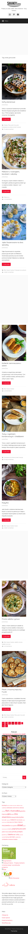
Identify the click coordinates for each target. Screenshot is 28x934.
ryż (6, 834)
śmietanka (5, 839)
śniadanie (10, 839)
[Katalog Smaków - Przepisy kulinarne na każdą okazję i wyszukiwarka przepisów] (14, 867)
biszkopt (4, 805)
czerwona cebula (18, 807)
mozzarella (6, 825)
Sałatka (10, 834)
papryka (15, 829)
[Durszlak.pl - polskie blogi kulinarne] (6, 861)
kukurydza (19, 817)
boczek (14, 805)
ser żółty (16, 834)
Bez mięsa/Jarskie (9, 270)
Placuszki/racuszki (13, 125)
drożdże (3, 811)
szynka (3, 837)
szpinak (21, 834)
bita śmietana (10, 805)
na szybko (13, 825)
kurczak (4, 820)
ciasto (21, 805)
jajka (9, 814)
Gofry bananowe (8, 102)
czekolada (9, 807)
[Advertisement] (14, 39)
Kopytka (5, 503)
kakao (12, 814)
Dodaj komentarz (9, 129)
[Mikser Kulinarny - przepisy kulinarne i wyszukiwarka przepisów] (9, 858)
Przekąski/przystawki (20, 270)
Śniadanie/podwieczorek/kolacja (11, 127)
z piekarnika (18, 837)
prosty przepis (17, 832)
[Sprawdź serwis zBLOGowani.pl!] (14, 878)
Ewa (6, 104)
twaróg (7, 837)
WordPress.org (6, 923)
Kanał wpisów (6, 917)
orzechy (9, 829)
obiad (20, 825)
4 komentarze (8, 646)
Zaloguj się (5, 915)
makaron (13, 820)
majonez (8, 820)
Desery (6, 125)
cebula (18, 805)
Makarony (6, 197)
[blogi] (4, 869)
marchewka (19, 820)
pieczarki (22, 829)
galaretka (22, 811)
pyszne (4, 834)
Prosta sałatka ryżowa (11, 619)
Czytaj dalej (6, 119)
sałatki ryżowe (18, 642)
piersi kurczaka (7, 831)
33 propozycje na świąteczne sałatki (14, 734)
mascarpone (10, 822)
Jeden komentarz (9, 272)
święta (15, 839)
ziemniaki (12, 837)
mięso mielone (18, 822)
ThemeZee (14, 931)
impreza (4, 814)
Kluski (16, 526)
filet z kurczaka (12, 811)
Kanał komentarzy (7, 920)
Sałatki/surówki (6, 644)
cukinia (4, 807)
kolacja (13, 817)
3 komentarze (8, 199)
